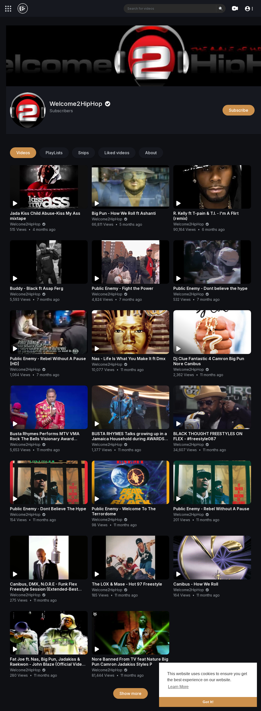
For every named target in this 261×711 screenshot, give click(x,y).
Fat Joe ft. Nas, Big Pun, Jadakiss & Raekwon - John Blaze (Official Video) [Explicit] (48, 664)
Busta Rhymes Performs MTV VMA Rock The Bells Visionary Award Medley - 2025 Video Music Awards (45, 438)
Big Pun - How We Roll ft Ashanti (124, 213)
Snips (83, 152)
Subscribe (238, 110)
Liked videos (117, 152)
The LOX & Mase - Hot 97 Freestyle (127, 584)
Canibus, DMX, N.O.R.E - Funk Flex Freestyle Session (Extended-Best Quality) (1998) (44, 589)
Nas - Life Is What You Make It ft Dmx (128, 358)
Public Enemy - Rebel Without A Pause (211, 508)
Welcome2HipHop (76, 103)
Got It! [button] (208, 702)
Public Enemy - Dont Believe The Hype (48, 508)
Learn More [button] (178, 687)
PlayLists (54, 152)
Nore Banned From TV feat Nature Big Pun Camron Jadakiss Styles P (130, 662)
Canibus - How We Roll (195, 584)
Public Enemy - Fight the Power (122, 288)
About (151, 152)
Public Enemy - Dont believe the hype (210, 288)
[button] (248, 8)
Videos (23, 152)
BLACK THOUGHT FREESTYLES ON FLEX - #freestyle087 (207, 436)
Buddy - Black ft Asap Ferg (36, 288)
